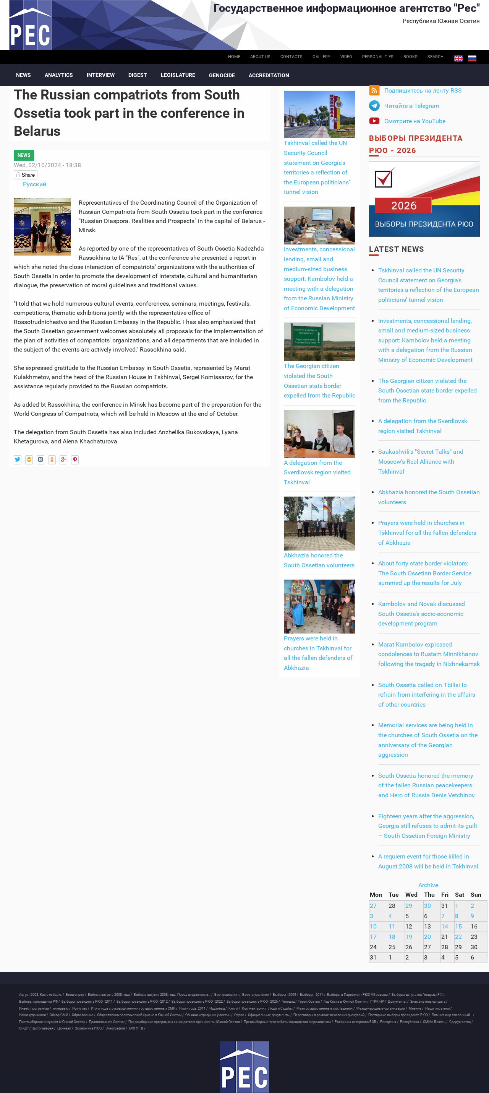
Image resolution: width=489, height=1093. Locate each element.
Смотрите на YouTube (414, 121)
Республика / (410, 1022)
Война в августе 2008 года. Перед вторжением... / (173, 995)
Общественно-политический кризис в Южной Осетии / (140, 1015)
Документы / (398, 1001)
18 (392, 936)
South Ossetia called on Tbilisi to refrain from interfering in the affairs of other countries (426, 694)
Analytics (59, 75)
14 (444, 926)
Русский (472, 58)
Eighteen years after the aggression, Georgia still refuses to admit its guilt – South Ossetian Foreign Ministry (427, 826)
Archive (428, 885)
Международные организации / (381, 1008)
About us (260, 56)
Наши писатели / (438, 1008)
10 (373, 926)
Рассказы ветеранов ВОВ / (357, 1022)
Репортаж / (389, 1022)
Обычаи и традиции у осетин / (209, 1015)
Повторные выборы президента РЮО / (399, 1015)
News (23, 75)
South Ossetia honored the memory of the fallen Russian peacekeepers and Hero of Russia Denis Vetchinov (426, 785)
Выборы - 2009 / (285, 995)
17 (373, 936)
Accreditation (269, 75)
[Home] (244, 1067)
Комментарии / (254, 1008)
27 (373, 905)
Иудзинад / (218, 1008)
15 (458, 926)
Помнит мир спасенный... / (453, 1015)
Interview (101, 75)
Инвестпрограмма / (35, 1008)
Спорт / (25, 1028)
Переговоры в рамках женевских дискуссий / (330, 1015)
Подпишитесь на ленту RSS (423, 90)
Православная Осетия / (108, 1022)
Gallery (321, 56)
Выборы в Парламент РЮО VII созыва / (358, 995)
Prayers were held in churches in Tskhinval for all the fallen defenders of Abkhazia (427, 532)
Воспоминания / (227, 995)
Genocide (222, 75)
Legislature (178, 75)
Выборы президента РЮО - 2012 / (143, 1001)
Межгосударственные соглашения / (325, 1008)
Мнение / (416, 1008)
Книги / (234, 1008)
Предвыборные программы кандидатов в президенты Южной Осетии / (185, 1022)
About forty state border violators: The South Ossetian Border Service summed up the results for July (424, 573)
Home (234, 56)
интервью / (62, 1008)
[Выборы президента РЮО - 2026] (424, 198)
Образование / (84, 1015)
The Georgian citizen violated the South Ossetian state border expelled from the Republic (427, 390)
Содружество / (461, 1022)
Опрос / (240, 1015)
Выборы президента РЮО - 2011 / (88, 1001)
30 (427, 905)
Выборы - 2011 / (312, 995)
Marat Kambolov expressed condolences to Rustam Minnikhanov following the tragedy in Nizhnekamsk (429, 654)
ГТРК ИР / (378, 1001)
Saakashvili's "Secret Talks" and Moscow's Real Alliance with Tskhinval (420, 461)
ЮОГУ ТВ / (137, 1028)
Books (410, 56)
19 (408, 936)
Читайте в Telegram (411, 105)
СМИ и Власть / (435, 1022)
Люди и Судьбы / (281, 1008)
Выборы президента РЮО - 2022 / (198, 1001)
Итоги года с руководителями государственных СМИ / (134, 1008)
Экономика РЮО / (89, 1028)
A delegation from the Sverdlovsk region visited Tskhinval (317, 472)
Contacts (291, 56)
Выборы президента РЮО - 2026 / (253, 1001)
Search (435, 56)
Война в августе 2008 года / (110, 995)
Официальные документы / (270, 1015)
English (458, 58)
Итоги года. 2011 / (193, 1008)
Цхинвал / (65, 1028)
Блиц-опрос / (76, 995)
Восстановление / (256, 995)
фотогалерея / (44, 1028)
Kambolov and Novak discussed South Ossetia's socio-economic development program (421, 613)
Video (346, 56)
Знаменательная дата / (429, 1001)
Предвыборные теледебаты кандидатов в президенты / (288, 1022)
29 (408, 905)
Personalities (377, 56)
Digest (137, 75)
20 (427, 936)
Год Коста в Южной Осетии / (346, 1001)
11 (392, 926)
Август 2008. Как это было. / (41, 995)
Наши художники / (33, 1015)
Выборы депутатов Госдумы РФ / (418, 995)
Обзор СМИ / (60, 1015)
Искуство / (80, 1008)
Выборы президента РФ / (39, 1001)
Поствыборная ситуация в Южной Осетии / (53, 1022)
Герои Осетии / (310, 1001)
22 (458, 936)
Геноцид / (289, 1001)
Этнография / (116, 1028)
